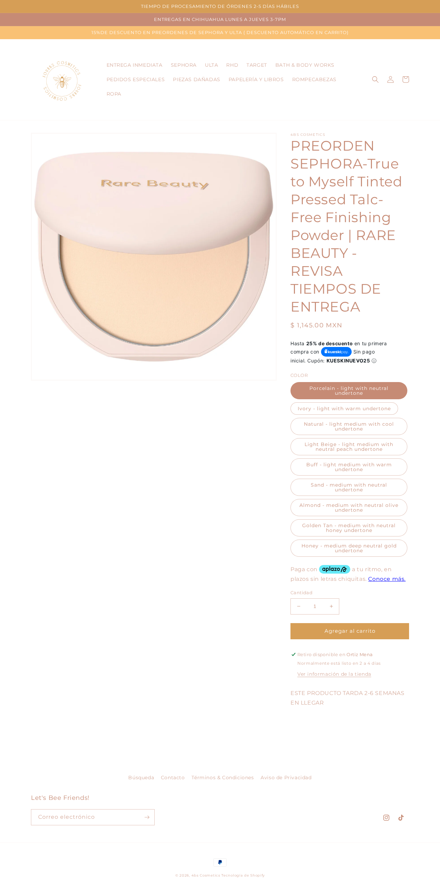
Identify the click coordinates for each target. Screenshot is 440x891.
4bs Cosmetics (205, 875)
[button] (375, 79)
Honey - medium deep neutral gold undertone (349, 548)
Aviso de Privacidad (286, 777)
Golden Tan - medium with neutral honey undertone (349, 527)
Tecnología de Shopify (243, 875)
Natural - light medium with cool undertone (349, 426)
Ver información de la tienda (334, 674)
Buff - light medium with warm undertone (349, 466)
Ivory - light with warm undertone (344, 408)
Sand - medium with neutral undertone (349, 487)
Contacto (173, 777)
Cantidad (301, 592)
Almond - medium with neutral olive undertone (348, 507)
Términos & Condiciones (222, 777)
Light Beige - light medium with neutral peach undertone (349, 446)
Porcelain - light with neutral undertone (348, 390)
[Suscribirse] (146, 817)
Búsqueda (141, 777)
